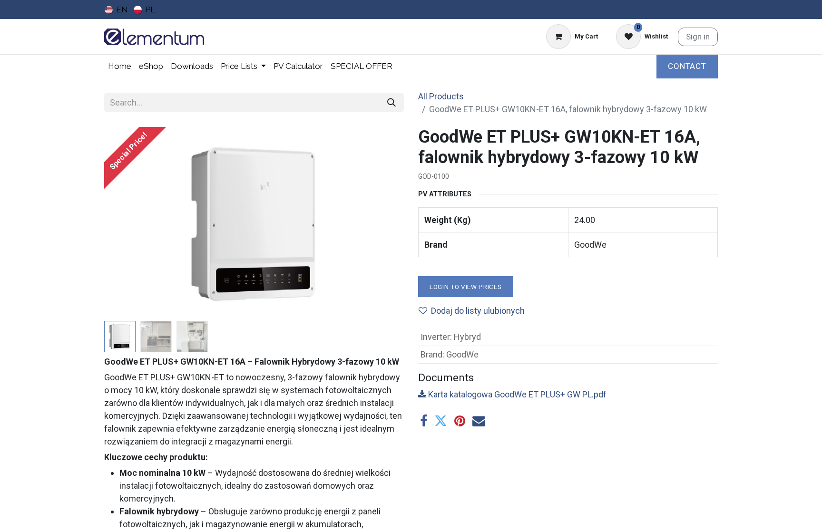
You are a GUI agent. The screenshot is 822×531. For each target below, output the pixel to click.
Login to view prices (466, 286)
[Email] (478, 421)
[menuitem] (116, 9)
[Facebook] (423, 421)
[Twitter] (440, 421)
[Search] (391, 102)
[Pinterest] (459, 421)
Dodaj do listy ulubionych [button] (478, 311)
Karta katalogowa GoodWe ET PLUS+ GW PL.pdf (516, 394)
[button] (126, 222)
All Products (441, 96)
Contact (687, 66)
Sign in (698, 36)
